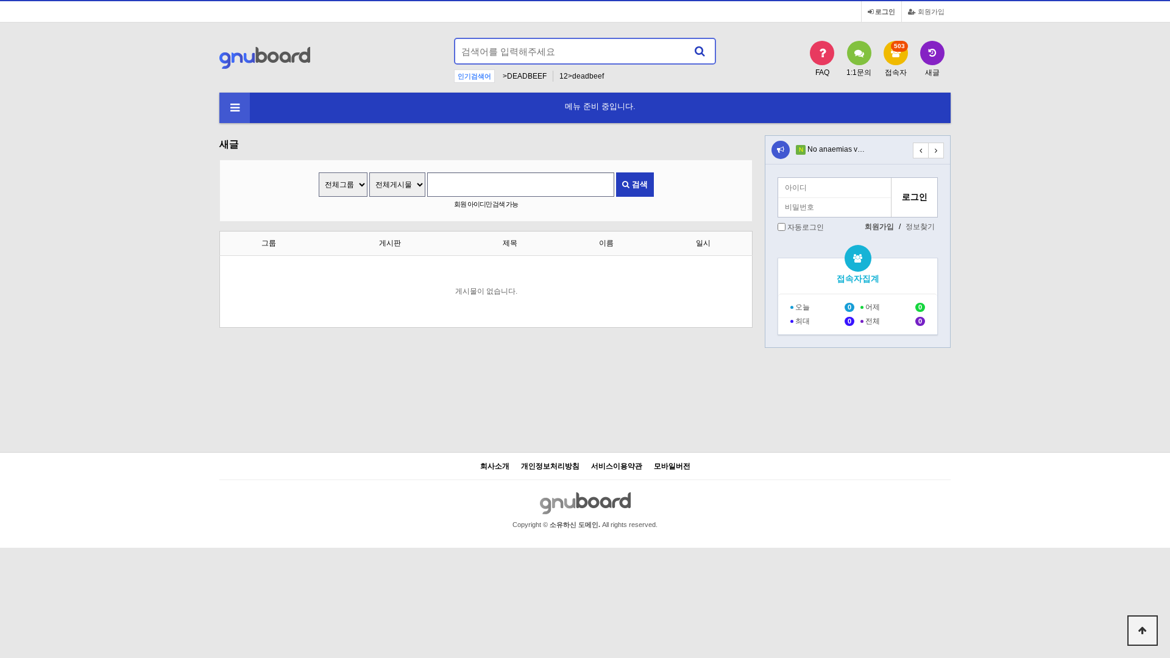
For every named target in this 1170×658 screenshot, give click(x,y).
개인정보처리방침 (550, 466)
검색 (638, 184)
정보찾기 (920, 226)
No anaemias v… (836, 149)
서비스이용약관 (616, 466)
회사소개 (494, 466)
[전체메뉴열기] (234, 108)
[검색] (699, 51)
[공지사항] (780, 150)
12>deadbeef (581, 76)
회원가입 (930, 11)
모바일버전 (672, 466)
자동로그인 (805, 227)
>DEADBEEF (525, 76)
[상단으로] (1142, 630)
